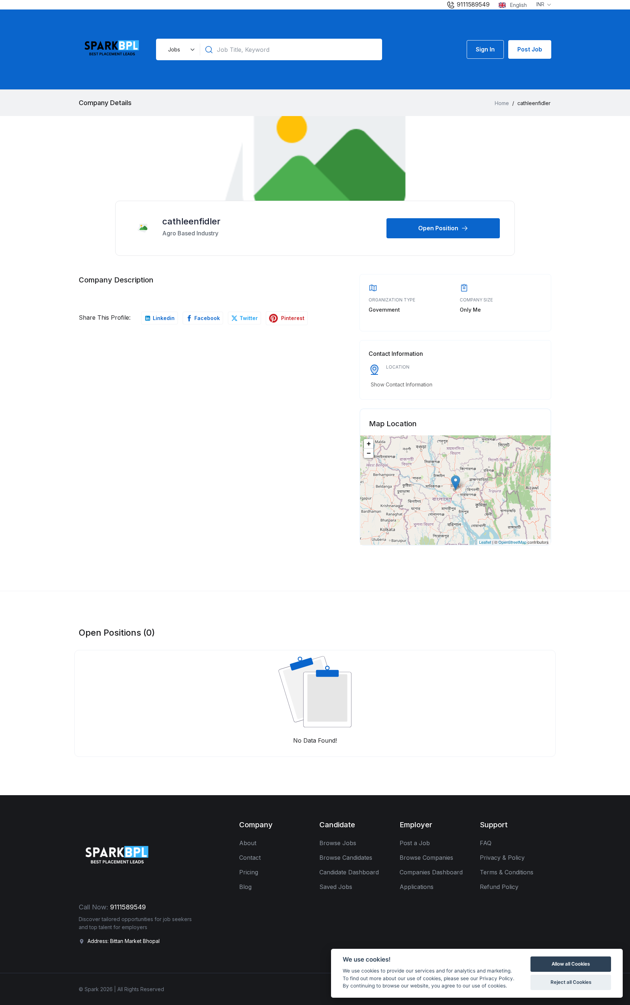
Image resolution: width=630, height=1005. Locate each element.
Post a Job (415, 843)
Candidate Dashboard (349, 872)
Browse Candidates (345, 857)
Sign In (485, 49)
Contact (250, 857)
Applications (416, 886)
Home (502, 103)
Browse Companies (426, 857)
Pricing (248, 872)
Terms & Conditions (506, 872)
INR (541, 4)
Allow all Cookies (571, 964)
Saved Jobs (335, 886)
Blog (245, 886)
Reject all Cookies (571, 982)
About (247, 843)
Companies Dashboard (431, 872)
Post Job (529, 49)
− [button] (369, 453)
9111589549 (472, 4)
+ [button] (369, 443)
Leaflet (485, 542)
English (518, 5)
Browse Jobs (337, 843)
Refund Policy (499, 886)
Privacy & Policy (502, 857)
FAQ (485, 843)
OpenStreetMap (512, 542)
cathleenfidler (191, 221)
